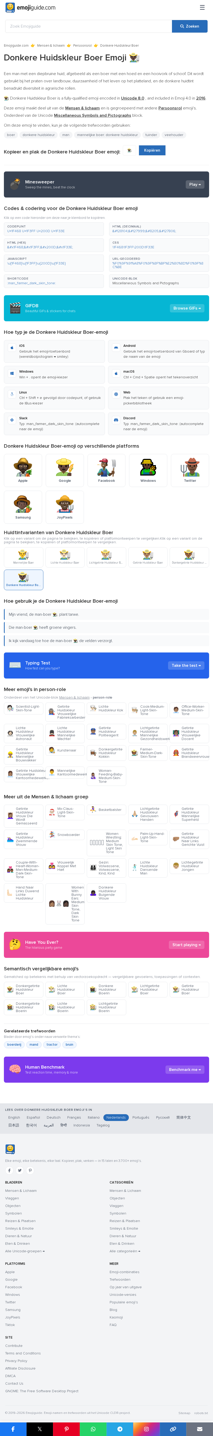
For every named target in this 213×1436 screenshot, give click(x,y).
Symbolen (13, 1213)
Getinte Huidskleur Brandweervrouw (190, 753)
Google (11, 1279)
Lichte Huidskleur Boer (61, 989)
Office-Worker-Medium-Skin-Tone (188, 710)
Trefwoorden (120, 1279)
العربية (49, 1125)
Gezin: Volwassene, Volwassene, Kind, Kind (105, 868)
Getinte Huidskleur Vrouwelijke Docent (186, 733)
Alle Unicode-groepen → (25, 1251)
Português (140, 1117)
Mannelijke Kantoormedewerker (66, 772)
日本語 (13, 1125)
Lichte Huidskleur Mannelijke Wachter (61, 733)
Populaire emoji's (124, 1302)
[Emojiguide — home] (30, 8)
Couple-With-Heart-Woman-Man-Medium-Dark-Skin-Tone (23, 869)
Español (33, 1117)
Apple (10, 1272)
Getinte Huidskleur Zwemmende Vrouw (22, 839)
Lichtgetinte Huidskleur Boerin (104, 1007)
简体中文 (183, 1117)
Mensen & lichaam (51, 46)
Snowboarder (64, 834)
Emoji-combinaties (124, 1272)
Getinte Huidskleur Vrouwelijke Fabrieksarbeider (66, 712)
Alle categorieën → (125, 1251)
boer (11, 135)
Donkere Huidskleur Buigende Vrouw (103, 893)
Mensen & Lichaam (21, 1190)
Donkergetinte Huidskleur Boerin (23, 1007)
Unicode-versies (123, 1294)
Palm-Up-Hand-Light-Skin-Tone (147, 837)
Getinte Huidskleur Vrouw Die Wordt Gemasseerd (22, 815)
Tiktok (10, 1325)
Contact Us (14, 1383)
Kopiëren (152, 150)
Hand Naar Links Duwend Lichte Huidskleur (23, 893)
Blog (113, 1310)
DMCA (10, 1376)
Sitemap (184, 1413)
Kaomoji (116, 1317)
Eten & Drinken (17, 1243)
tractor (51, 1045)
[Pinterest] (30, 1170)
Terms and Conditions (23, 1353)
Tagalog (103, 1125)
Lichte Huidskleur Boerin (61, 1007)
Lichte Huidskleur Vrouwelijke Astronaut (21, 733)
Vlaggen (12, 1198)
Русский (163, 1117)
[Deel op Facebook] (13, 1429)
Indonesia (82, 1125)
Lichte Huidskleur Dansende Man (144, 868)
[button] (54, 229)
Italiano (94, 1117)
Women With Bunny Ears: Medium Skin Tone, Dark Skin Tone (66, 903)
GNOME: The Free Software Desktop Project (41, 1391)
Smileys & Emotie (19, 1228)
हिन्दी (64, 1125)
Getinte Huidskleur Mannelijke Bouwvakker (21, 754)
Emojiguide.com (16, 46)
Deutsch (54, 1117)
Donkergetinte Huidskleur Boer (23, 989)
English (14, 1117)
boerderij (14, 1045)
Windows (12, 1294)
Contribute (14, 1345)
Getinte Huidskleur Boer (185, 989)
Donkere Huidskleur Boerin (103, 989)
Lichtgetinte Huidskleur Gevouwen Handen (145, 814)
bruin (69, 1045)
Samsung (13, 1310)
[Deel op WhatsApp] (93, 1429)
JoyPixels (12, 1317)
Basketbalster (105, 809)
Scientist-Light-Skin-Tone (23, 708)
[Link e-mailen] (199, 1429)
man (65, 135)
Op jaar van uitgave (126, 1287)
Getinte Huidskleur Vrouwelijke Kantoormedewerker (25, 774)
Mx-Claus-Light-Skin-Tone (61, 812)
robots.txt (201, 1413)
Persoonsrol (82, 46)
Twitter (10, 1302)
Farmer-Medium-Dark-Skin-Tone (147, 753)
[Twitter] (20, 1170)
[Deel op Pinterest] (66, 1429)
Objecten (13, 1206)
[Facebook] (9, 1170)
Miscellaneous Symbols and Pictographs (145, 283)
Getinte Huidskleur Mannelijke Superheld (185, 814)
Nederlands (116, 1117)
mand (34, 1045)
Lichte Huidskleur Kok (106, 708)
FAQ (113, 1325)
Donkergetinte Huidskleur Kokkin (106, 753)
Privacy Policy (16, 1361)
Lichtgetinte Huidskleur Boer (145, 989)
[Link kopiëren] (173, 1429)
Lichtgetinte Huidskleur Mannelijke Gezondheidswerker (149, 733)
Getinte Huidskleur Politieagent (104, 731)
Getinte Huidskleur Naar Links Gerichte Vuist (188, 839)
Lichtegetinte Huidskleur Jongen (187, 866)
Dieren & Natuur (18, 1236)
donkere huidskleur (39, 135)
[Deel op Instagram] (146, 1429)
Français (74, 1117)
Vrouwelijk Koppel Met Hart (62, 866)
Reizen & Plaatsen (20, 1221)
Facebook (13, 1287)
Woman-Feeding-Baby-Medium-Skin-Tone (106, 776)
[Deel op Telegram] (119, 1429)
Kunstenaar (62, 750)
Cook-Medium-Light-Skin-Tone (147, 710)
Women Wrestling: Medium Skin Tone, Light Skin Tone (106, 842)
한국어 (31, 1125)
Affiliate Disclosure (20, 1368)
